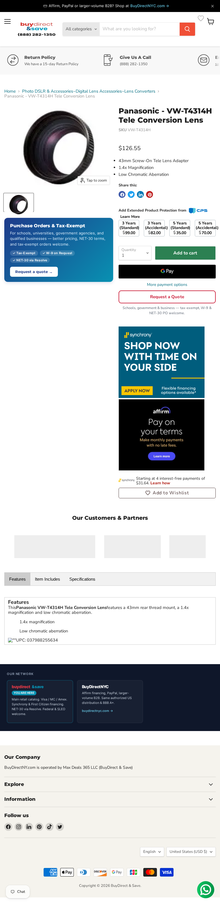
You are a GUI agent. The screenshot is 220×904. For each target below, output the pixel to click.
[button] (167, 493)
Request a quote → (34, 271)
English (149, 851)
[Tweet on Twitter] (131, 194)
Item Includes (47, 579)
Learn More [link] (130, 216)
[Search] (187, 29)
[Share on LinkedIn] (140, 194)
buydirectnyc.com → (97, 711)
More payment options (167, 284)
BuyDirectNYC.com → (149, 5)
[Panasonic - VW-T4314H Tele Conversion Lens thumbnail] (19, 202)
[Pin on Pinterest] (149, 194)
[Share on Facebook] (122, 194)
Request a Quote (167, 297)
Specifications (82, 579)
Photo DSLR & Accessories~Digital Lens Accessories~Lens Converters (88, 91)
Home (10, 91)
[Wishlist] (200, 18)
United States (188, 851)
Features (17, 579)
